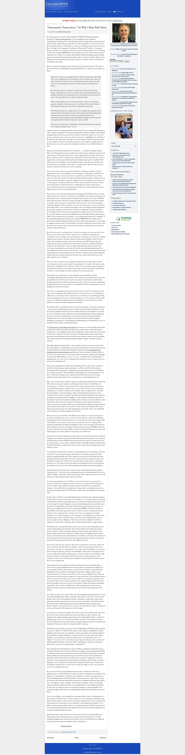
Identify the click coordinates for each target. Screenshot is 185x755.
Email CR (60, 11)
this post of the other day (63, 39)
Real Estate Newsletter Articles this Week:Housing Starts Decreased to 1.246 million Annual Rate (124, 80)
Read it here (118, 20)
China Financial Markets (117, 174)
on (67, 732)
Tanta (65, 11)
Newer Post (50, 737)
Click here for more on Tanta (124, 114)
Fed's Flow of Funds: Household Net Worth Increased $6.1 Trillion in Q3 (124, 93)
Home (77, 737)
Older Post (103, 737)
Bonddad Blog (115, 229)
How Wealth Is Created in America (121, 207)
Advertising (53, 11)
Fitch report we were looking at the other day (63, 327)
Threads (109, 11)
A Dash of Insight (116, 225)
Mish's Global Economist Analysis (120, 234)
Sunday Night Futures (127, 72)
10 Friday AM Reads (118, 203)
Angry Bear (114, 227)
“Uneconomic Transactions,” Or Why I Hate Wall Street (76, 27)
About (47, 11)
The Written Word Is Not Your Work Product (124, 201)
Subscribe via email (100, 11)
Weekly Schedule (73, 11)
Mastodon (112, 59)
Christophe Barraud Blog (118, 231)
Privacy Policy (92, 745)
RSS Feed (121, 11)
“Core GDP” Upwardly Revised (120, 153)
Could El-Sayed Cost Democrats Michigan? (124, 187)
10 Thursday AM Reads (118, 205)
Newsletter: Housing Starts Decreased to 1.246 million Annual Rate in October (124, 98)
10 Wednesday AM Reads (119, 209)
